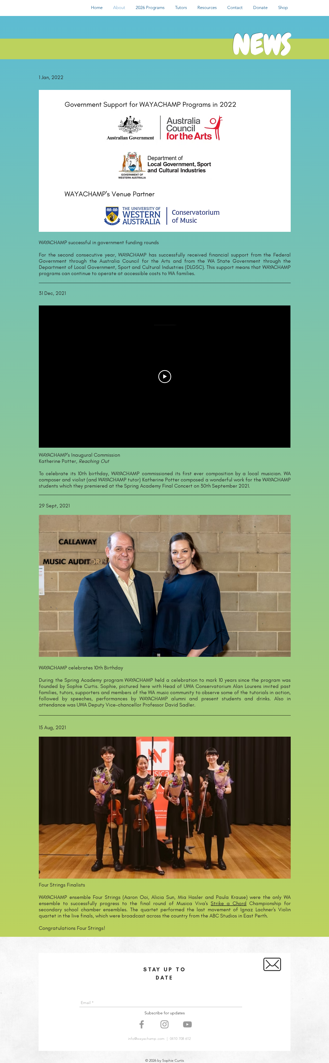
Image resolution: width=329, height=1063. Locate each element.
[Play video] (164, 376)
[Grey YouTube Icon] (187, 1024)
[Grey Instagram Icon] (164, 1024)
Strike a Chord (228, 903)
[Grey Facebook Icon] (141, 1024)
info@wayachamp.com (146, 1038)
